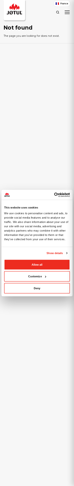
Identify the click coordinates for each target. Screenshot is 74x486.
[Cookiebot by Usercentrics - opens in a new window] (54, 194)
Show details (55, 253)
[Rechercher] (58, 12)
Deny (37, 288)
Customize (35, 276)
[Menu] (67, 12)
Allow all (37, 264)
